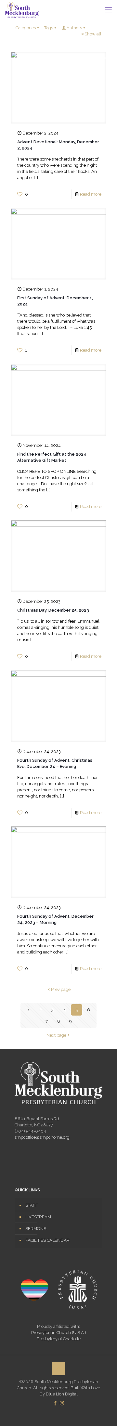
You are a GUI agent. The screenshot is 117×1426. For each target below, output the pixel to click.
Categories (26, 27)
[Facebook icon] (55, 1403)
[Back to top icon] (58, 1368)
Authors (74, 27)
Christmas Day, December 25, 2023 (53, 610)
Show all (92, 34)
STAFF (31, 1205)
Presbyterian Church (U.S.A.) (58, 1332)
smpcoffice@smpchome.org (42, 1137)
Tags (48, 27)
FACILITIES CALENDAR (47, 1240)
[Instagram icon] (61, 1403)
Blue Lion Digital (62, 1394)
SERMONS (35, 1228)
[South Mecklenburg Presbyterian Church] (22, 10)
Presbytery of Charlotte (59, 1338)
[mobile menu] (108, 9)
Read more (90, 194)
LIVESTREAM (38, 1216)
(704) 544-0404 (30, 1131)
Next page (56, 1035)
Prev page (61, 989)
